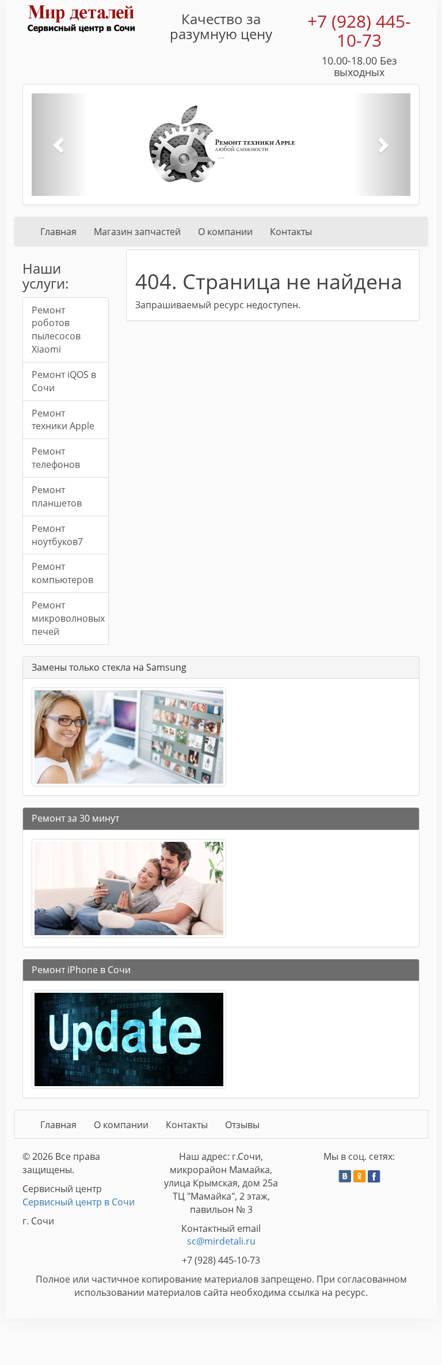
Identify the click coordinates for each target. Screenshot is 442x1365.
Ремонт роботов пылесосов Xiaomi (56, 330)
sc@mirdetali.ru (221, 1241)
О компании (225, 231)
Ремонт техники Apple (63, 420)
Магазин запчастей (137, 231)
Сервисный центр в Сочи (78, 1202)
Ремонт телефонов (56, 458)
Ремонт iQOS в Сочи (64, 381)
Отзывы (242, 1124)
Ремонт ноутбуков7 (57, 535)
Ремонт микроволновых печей (68, 618)
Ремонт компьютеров (62, 573)
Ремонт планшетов (57, 496)
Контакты (291, 231)
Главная (58, 231)
